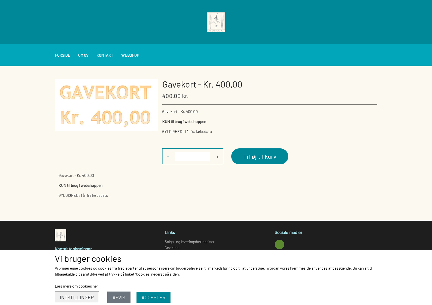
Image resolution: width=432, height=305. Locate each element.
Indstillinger (77, 297)
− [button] (168, 156)
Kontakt (104, 55)
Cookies (171, 247)
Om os (83, 55)
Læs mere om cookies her (76, 286)
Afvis (118, 297)
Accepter (154, 297)
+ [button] (217, 156)
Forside (62, 55)
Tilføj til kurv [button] (259, 156)
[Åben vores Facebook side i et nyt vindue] (279, 244)
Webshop (130, 55)
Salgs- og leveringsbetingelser (189, 241)
